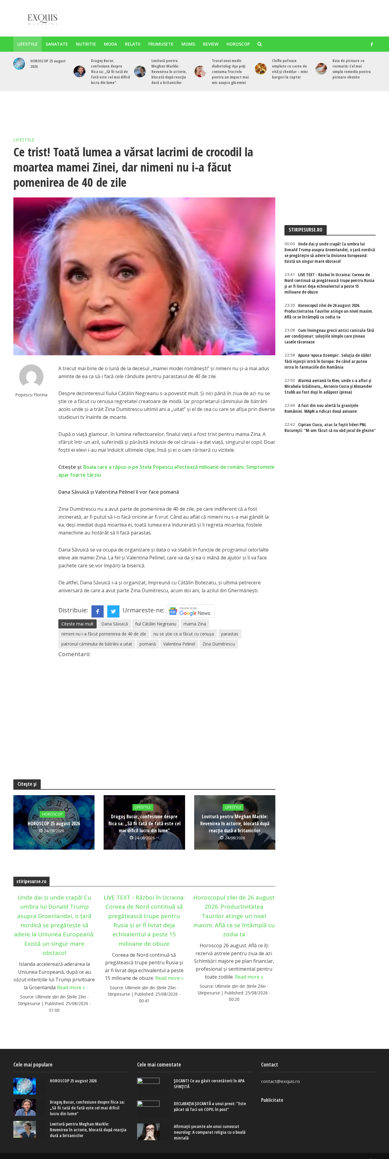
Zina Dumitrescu (218, 644)
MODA (110, 44)
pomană (147, 644)
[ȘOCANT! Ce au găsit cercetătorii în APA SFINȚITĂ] (153, 1087)
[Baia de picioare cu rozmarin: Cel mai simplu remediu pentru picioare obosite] (321, 69)
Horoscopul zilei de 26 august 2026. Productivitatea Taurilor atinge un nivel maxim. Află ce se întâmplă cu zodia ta (234, 915)
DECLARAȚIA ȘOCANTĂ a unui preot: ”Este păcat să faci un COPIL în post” (210, 1106)
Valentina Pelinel (179, 644)
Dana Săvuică (114, 624)
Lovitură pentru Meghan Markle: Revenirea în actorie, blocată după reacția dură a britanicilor (169, 71)
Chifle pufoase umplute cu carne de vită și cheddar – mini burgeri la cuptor (290, 69)
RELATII (132, 44)
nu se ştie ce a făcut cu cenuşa (183, 634)
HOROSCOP (238, 44)
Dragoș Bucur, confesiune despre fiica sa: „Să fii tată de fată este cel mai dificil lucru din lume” (110, 71)
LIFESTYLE (27, 44)
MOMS (188, 44)
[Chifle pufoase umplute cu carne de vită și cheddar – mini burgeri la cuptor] (261, 69)
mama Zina (195, 624)
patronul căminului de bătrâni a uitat (96, 644)
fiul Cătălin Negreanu (155, 624)
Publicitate (272, 1100)
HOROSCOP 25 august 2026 (48, 63)
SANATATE (57, 44)
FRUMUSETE (161, 44)
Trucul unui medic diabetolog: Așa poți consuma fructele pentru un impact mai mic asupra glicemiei (230, 71)
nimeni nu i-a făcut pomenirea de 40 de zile (103, 634)
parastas (229, 634)
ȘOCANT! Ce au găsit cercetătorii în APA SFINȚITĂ (209, 1083)
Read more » (71, 987)
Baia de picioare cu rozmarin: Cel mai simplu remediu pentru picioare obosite (351, 69)
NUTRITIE (86, 44)
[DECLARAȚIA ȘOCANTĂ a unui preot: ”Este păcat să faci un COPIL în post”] (153, 1110)
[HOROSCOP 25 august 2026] (19, 64)
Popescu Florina (31, 395)
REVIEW (211, 44)
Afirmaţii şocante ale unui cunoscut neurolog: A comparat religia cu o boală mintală (210, 1132)
